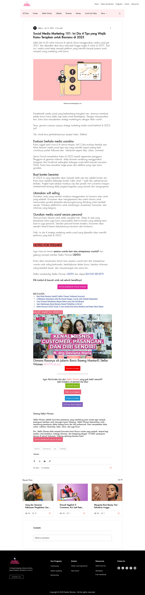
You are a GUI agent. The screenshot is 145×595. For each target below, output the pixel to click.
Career (35, 13)
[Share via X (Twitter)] (39, 461)
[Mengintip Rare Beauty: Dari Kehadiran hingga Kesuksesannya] (107, 492)
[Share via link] (50, 461)
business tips (47, 449)
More (103, 13)
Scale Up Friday (91, 13)
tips (55, 449)
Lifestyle (59, 13)
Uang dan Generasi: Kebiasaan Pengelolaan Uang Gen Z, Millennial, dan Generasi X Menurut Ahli (37, 506)
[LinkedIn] (123, 568)
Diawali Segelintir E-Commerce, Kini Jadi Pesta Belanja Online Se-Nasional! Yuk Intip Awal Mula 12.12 (72, 506)
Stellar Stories (47, 13)
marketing (63, 449)
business (37, 449)
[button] (119, 4)
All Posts (26, 13)
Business (69, 13)
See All (120, 480)
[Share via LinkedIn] (45, 461)
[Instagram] (127, 568)
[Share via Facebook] (34, 461)
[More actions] (110, 28)
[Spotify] (119, 568)
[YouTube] (135, 568)
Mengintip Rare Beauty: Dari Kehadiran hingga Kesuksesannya (106, 506)
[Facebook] (131, 568)
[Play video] (72, 336)
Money (78, 13)
